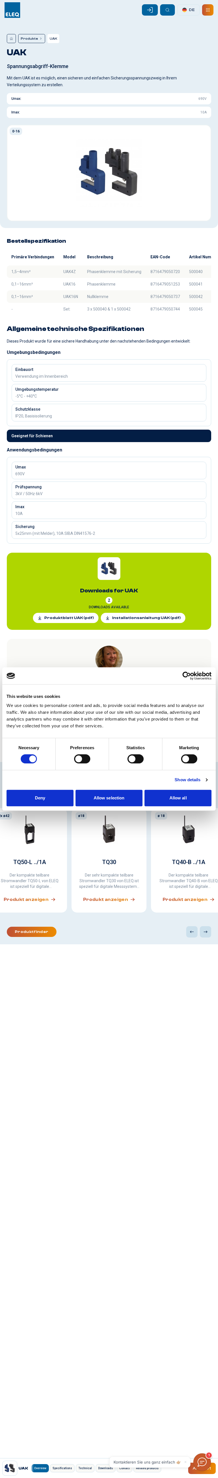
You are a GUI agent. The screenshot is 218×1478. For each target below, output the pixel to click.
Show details (187, 779)
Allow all (178, 797)
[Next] (205, 932)
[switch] (82, 758)
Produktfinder (32, 932)
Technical (85, 1468)
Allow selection (109, 797)
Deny (40, 797)
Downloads (105, 1468)
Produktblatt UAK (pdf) (69, 618)
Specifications (62, 1468)
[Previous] (192, 932)
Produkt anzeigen (105, 899)
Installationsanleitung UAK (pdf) (146, 618)
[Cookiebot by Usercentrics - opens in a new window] (186, 676)
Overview (40, 1468)
